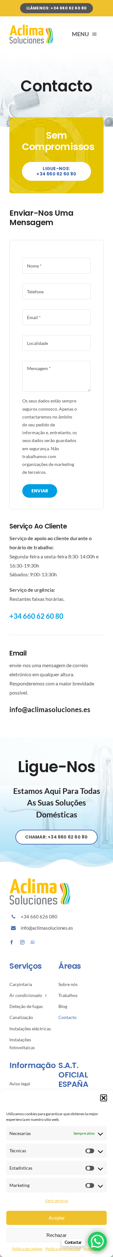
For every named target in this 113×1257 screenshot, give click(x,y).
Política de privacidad (63, 1248)
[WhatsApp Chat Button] (97, 1241)
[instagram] (22, 942)
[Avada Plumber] (32, 27)
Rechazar (56, 1235)
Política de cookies (27, 1248)
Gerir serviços (56, 1200)
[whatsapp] (33, 942)
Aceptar (57, 1218)
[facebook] (11, 942)
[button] (103, 1098)
